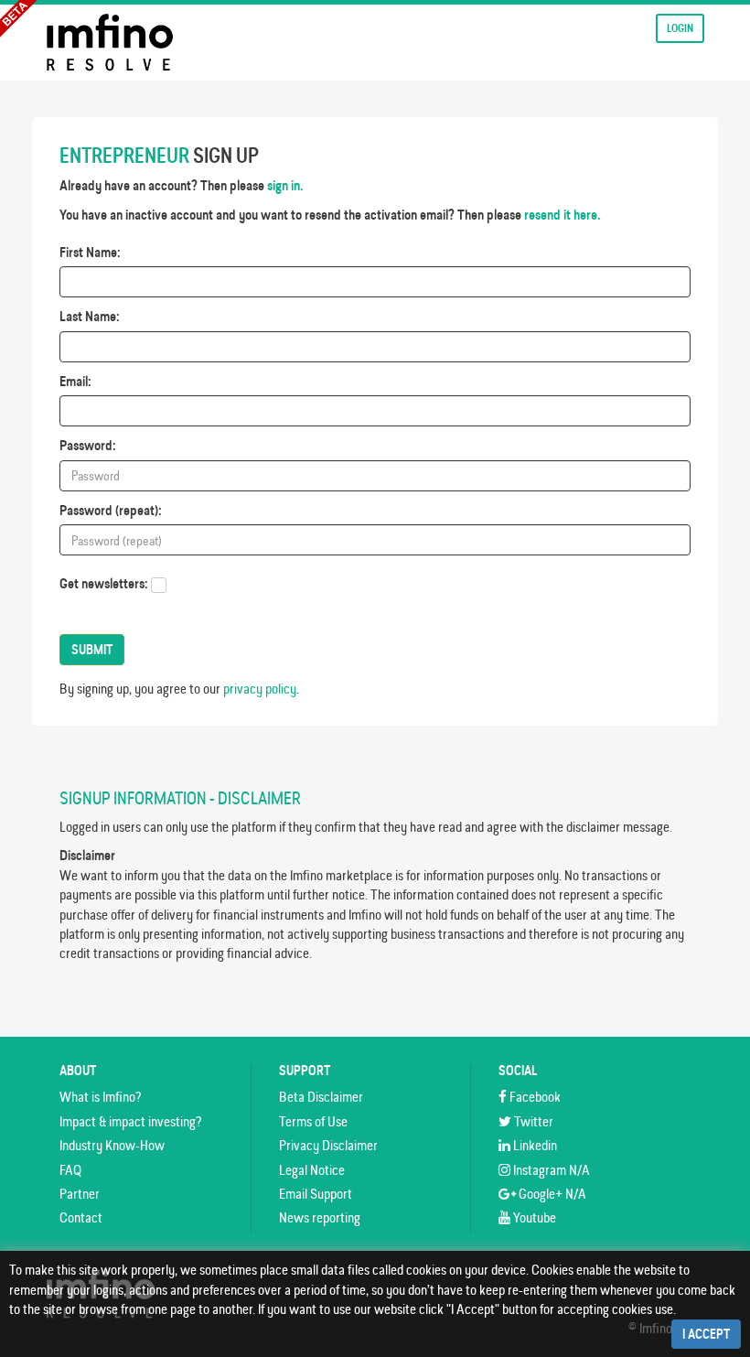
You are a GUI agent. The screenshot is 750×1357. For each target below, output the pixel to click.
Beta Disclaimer (321, 1096)
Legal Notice (312, 1169)
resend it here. (562, 214)
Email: (75, 381)
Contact (80, 1217)
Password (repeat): (110, 510)
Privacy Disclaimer (328, 1145)
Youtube (533, 1217)
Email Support (315, 1193)
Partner (79, 1193)
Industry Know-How (112, 1145)
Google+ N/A (551, 1193)
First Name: (90, 252)
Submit (91, 650)
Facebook (534, 1096)
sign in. (285, 185)
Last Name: (89, 316)
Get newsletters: (103, 583)
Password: (87, 445)
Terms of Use (313, 1121)
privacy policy (259, 688)
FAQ (70, 1169)
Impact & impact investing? (130, 1121)
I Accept (706, 1334)
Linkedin (533, 1145)
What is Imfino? (100, 1096)
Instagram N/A (550, 1169)
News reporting (319, 1217)
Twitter (532, 1121)
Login (680, 28)
